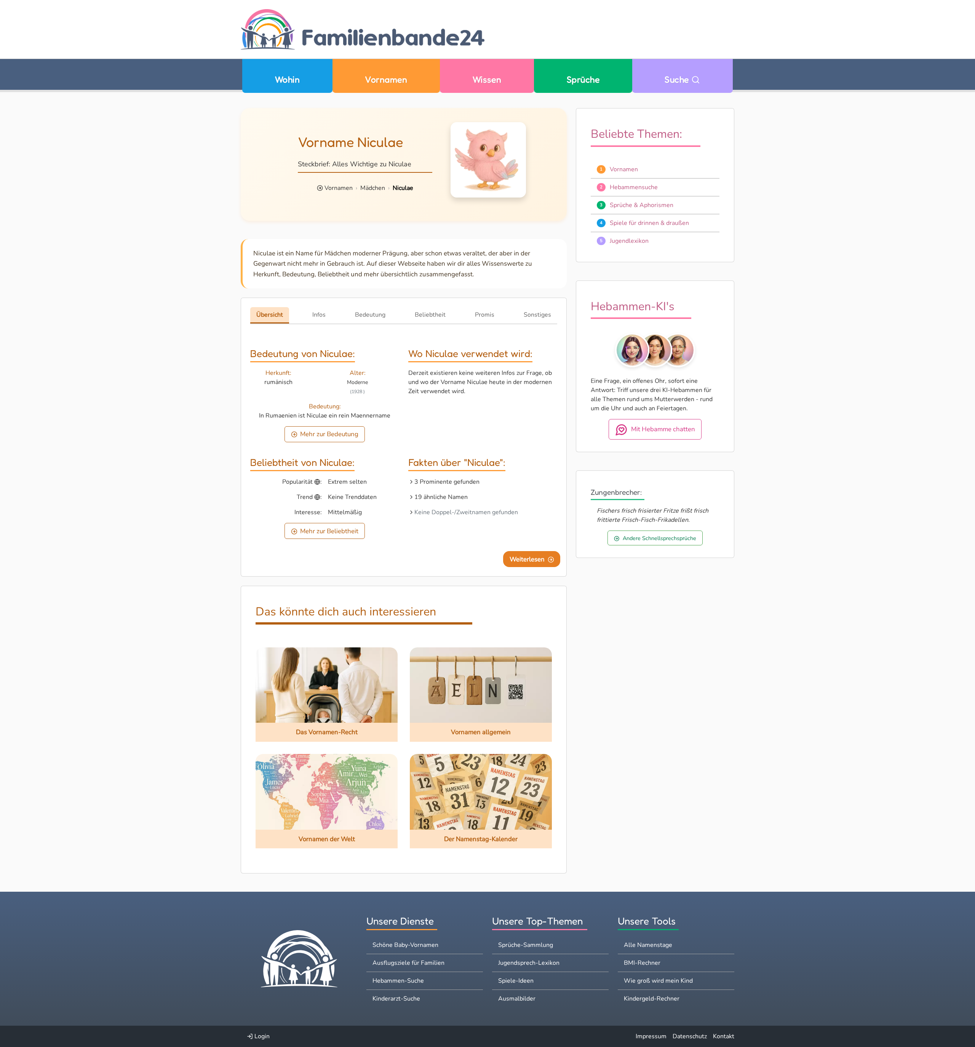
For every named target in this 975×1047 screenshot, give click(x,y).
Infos (319, 315)
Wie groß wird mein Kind (658, 981)
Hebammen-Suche (398, 981)
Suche (678, 79)
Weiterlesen (527, 559)
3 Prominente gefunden (447, 482)
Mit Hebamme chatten (663, 429)
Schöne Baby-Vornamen (405, 945)
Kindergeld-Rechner (651, 998)
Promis (484, 315)
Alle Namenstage (648, 945)
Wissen (487, 79)
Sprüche (583, 79)
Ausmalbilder (516, 998)
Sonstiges (537, 315)
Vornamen (386, 79)
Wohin (287, 79)
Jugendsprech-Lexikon (528, 963)
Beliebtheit (430, 315)
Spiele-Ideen (516, 981)
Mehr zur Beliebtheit (329, 531)
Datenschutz (690, 1036)
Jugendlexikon (629, 241)
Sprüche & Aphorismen (641, 205)
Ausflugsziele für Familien (408, 963)
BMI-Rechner (642, 963)
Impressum (651, 1036)
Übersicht (269, 315)
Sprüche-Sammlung (525, 945)
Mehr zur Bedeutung (329, 434)
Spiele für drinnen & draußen (649, 223)
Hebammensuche (634, 187)
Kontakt (723, 1036)
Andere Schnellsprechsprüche (659, 538)
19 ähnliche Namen (441, 497)
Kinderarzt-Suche (396, 998)
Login (261, 1036)
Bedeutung (370, 315)
